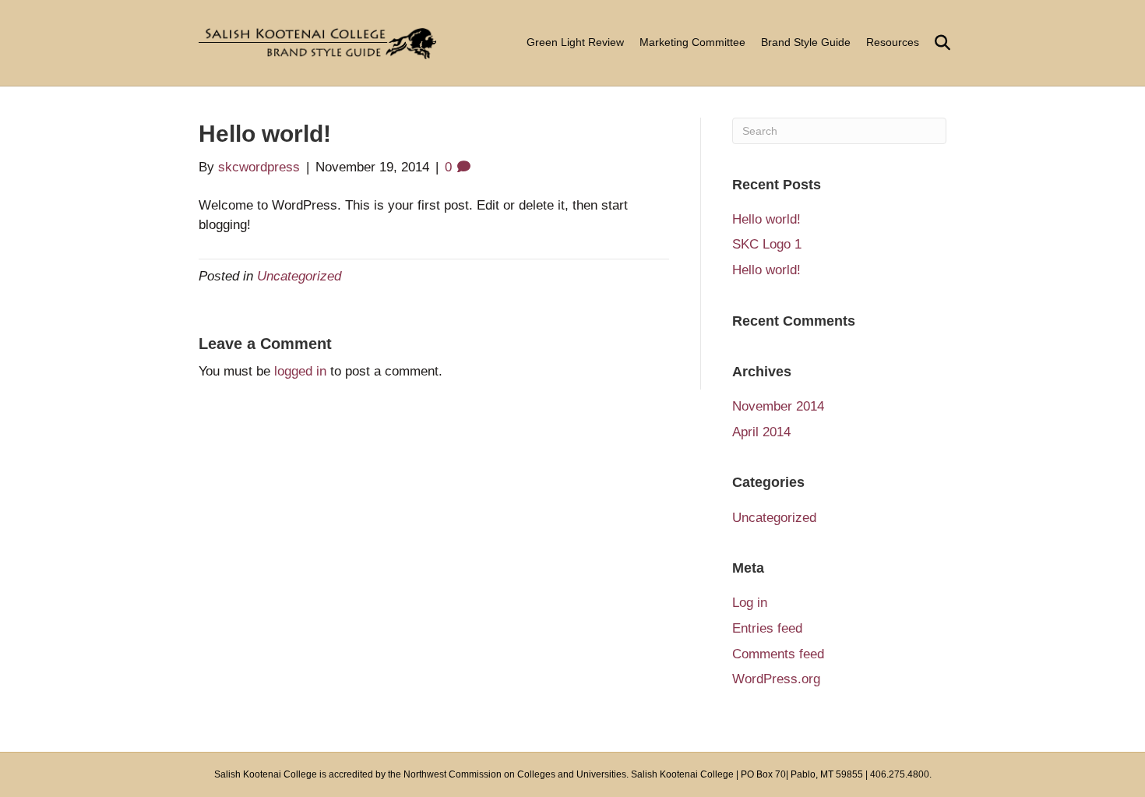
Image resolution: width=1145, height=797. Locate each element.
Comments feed (778, 654)
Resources (892, 42)
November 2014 (778, 406)
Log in (749, 602)
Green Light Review (575, 42)
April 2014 (761, 432)
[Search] (936, 43)
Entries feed (767, 628)
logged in (300, 371)
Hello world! (766, 219)
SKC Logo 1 (767, 244)
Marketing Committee (692, 42)
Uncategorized (299, 276)
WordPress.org (776, 679)
